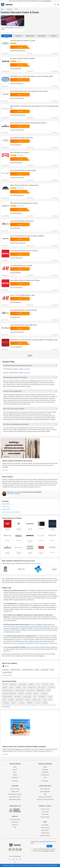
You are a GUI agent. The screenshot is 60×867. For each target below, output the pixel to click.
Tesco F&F (28, 693)
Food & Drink (45, 772)
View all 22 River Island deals (17, 332)
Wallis (48, 626)
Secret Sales (45, 684)
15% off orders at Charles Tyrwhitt (22, 41)
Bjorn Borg (17, 696)
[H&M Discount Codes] (5, 268)
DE (13, 859)
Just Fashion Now (20, 690)
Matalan (5, 687)
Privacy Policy (45, 825)
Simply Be (31, 684)
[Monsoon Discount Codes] (30, 527)
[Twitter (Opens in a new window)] (13, 849)
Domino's (15, 769)
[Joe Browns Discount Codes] (5, 126)
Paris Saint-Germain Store (9, 693)
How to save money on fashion (11, 512)
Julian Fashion (19, 699)
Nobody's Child (40, 690)
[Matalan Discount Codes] (5, 343)
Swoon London (27, 696)
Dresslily (11, 699)
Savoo (2, 9)
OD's (35, 696)
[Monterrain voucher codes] (5, 188)
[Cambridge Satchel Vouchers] (7, 550)
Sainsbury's (15, 777)
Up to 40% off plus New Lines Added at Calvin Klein (29, 91)
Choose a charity (45, 809)
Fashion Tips (5, 506)
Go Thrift (38, 702)
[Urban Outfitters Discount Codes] (5, 239)
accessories (26, 603)
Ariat (24, 687)
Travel (45, 777)
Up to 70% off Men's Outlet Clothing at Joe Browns (28, 123)
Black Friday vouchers (14, 797)
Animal (4, 699)
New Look (54, 626)
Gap (47, 643)
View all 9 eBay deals (15, 228)
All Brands (15, 781)
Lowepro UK (44, 693)
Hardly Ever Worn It (8, 690)
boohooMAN (14, 628)
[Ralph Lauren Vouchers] (52, 527)
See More (5, 470)
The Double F (42, 696)
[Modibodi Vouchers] (30, 539)
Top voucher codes (15, 789)
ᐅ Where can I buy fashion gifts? (12, 391)
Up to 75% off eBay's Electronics (22, 221)
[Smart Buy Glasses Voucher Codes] (19, 550)
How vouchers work (15, 819)
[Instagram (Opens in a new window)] (16, 849)
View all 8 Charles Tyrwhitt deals (17, 50)
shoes (18, 603)
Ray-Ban (21, 693)
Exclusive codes (15, 791)
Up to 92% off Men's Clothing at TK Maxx (25, 280)
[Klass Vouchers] (19, 539)
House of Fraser (12, 643)
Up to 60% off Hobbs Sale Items (21, 138)
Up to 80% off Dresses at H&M (21, 265)
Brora (50, 699)
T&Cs (52, 851)
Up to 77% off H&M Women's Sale (22, 295)
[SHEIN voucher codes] (5, 61)
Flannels (36, 643)
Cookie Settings (45, 833)
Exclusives (18, 36)
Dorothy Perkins (41, 626)
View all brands (6, 706)
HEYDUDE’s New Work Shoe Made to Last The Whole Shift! (31, 76)
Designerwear (31, 687)
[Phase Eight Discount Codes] (5, 173)
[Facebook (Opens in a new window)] (10, 849)
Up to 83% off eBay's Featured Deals (23, 310)
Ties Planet (21, 702)
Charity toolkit (45, 814)
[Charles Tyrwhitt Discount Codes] (5, 43)
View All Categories (7, 675)
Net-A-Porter (30, 690)
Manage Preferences (45, 835)
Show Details (55, 53)
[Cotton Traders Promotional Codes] (7, 527)
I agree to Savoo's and (43, 851)
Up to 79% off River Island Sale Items (23, 325)
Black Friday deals (45, 789)
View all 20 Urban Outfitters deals (18, 242)
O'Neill (48, 690)
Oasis (21, 626)
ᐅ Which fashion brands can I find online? (15, 377)
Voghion (18, 687)
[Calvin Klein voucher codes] (5, 94)
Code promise (13, 43)
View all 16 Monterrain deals (16, 195)
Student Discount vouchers (15, 794)
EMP (52, 684)
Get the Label (29, 643)
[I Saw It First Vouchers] (7, 539)
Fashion (45, 767)
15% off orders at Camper (19, 152)
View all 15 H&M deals (15, 272)
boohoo (6, 628)
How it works (45, 811)
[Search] (55, 4)
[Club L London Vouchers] (41, 539)
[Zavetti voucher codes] (5, 206)
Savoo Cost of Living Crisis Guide (45, 799)
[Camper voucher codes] (5, 155)
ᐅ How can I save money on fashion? (13, 408)
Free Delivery (41, 36)
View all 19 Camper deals (16, 162)
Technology (45, 769)
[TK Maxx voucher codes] (5, 253)
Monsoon (34, 626)
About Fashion (6, 504)
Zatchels (36, 693)
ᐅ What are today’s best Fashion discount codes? (17, 365)
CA (15, 862)
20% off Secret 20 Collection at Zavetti (24, 203)
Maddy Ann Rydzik (15, 492)
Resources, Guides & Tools (45, 797)
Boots (14, 772)
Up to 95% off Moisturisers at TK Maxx (24, 251)
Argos (14, 767)
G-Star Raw (51, 687)
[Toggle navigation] (58, 4)
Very (38, 684)
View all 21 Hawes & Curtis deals (17, 115)
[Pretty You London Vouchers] (52, 539)
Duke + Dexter (41, 687)
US (10, 859)
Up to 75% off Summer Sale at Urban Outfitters (27, 236)
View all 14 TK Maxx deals (16, 257)
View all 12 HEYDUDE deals (16, 83)
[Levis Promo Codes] (41, 550)
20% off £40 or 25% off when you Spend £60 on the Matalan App (33, 340)
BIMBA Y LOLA (37, 699)
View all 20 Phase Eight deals (17, 177)
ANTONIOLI (30, 702)
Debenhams (21, 643)
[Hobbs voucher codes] (5, 140)
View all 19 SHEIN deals (15, 68)
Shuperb (28, 699)
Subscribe (49, 846)
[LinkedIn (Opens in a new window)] (20, 849)
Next (30, 355)
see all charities (36, 563)
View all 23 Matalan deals (16, 346)
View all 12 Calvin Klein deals (17, 98)
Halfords (15, 775)
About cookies (45, 830)
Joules (41, 643)
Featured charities (45, 817)
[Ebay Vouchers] (5, 224)
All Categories (45, 781)
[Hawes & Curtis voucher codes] (5, 109)
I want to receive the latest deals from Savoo (44, 849)
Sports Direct (16, 626)
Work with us (15, 822)
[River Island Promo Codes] (5, 328)
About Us (15, 816)
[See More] (57, 681)
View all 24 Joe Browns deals (17, 129)
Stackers (13, 702)
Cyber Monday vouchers (15, 799)
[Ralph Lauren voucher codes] (4, 22)
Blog (45, 794)
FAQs (15, 827)
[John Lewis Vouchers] (41, 527)
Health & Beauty (45, 775)
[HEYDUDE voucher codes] (5, 79)
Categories (9, 9)
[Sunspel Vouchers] (52, 550)
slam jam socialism (7, 696)
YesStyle (5, 684)
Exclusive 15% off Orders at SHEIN (22, 58)
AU (20, 859)
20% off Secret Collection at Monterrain (24, 185)
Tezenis (50, 696)
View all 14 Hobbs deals (15, 144)
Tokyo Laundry (22, 684)
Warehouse (27, 626)
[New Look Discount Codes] (30, 550)
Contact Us (15, 824)
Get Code (27, 369)
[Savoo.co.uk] (6, 5)
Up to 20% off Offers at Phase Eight (23, 170)
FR (16, 859)
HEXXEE (45, 702)
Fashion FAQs (6, 509)
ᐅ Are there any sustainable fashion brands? (16, 424)
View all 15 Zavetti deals (15, 213)
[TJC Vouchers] (19, 527)
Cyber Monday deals (45, 791)
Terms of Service (47, 1)
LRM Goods (6, 702)
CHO (44, 699)
